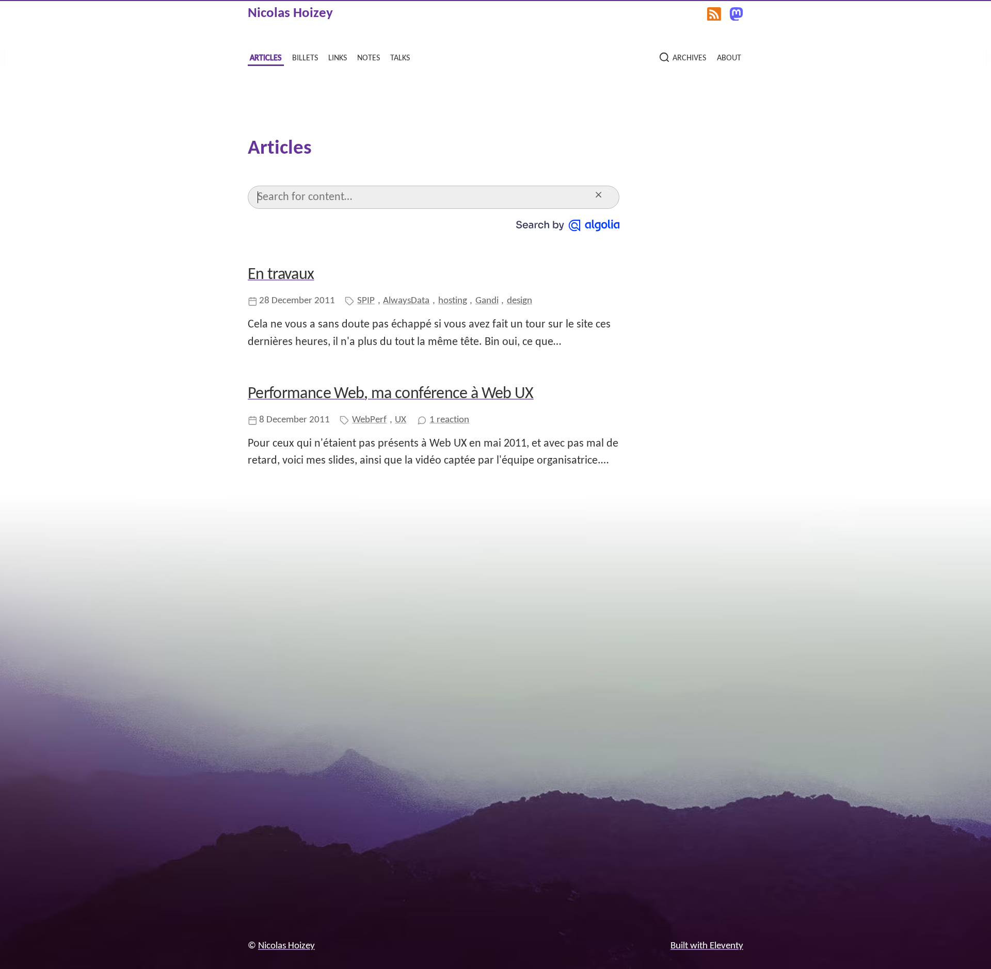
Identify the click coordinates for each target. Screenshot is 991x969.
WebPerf (369, 420)
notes (368, 57)
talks (400, 57)
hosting (452, 301)
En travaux (281, 275)
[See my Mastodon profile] (736, 14)
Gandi (487, 301)
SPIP (366, 301)
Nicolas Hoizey (290, 14)
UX (400, 420)
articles (265, 57)
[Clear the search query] (604, 197)
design (519, 301)
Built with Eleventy (706, 946)
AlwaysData (406, 301)
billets (305, 57)
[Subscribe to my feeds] (714, 14)
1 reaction (449, 420)
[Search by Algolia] (567, 226)
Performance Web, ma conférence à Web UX (391, 394)
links (337, 57)
